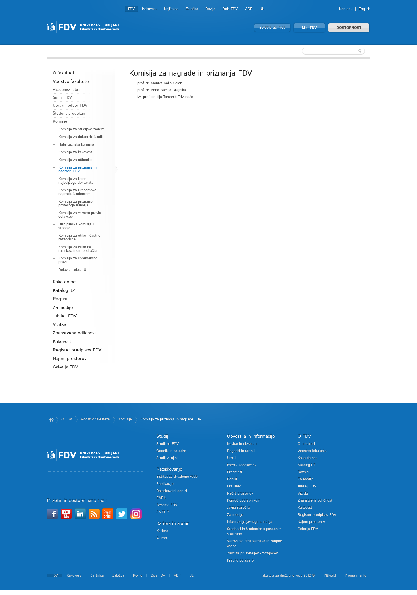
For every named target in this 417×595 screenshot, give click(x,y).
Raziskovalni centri (171, 491)
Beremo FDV (167, 505)
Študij (162, 436)
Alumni (162, 538)
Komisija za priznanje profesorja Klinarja (75, 203)
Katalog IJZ (64, 290)
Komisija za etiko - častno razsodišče (79, 237)
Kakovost (149, 9)
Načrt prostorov (240, 493)
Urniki (231, 458)
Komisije (60, 121)
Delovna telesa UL (73, 270)
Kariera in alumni (173, 523)
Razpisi (60, 299)
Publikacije (165, 484)
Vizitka (59, 324)
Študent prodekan (69, 114)
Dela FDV (230, 9)
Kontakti (346, 9)
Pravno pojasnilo (240, 560)
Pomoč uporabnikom (243, 500)
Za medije (63, 307)
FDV (131, 9)
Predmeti (234, 472)
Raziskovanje (169, 469)
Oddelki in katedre (171, 451)
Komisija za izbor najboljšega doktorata (76, 181)
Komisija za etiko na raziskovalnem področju (77, 249)
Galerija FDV (65, 367)
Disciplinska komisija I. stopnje (76, 226)
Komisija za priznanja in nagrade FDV (77, 169)
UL (262, 9)
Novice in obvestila (242, 444)
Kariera (162, 531)
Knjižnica (171, 9)
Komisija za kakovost (75, 152)
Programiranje (355, 575)
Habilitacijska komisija (76, 144)
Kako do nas (65, 282)
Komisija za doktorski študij (80, 137)
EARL (161, 498)
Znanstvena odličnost (74, 333)
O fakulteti (63, 73)
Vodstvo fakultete (71, 81)
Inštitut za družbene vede (177, 477)
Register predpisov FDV (77, 350)
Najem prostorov (70, 358)
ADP (248, 9)
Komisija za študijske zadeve (81, 129)
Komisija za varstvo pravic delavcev (79, 215)
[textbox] (333, 51)
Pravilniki (234, 486)
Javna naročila (238, 508)
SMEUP (162, 512)
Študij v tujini (167, 458)
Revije (210, 9)
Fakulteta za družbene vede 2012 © (287, 575)
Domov (51, 419)
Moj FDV (309, 28)
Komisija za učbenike (75, 160)
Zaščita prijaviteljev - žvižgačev (252, 553)
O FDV (66, 419)
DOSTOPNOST (348, 28)
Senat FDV (62, 98)
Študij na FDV (167, 444)
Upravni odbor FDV (70, 106)
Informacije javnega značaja (249, 522)
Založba (192, 9)
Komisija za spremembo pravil (77, 260)
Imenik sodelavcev (241, 465)
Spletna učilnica (272, 28)
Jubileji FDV (65, 316)
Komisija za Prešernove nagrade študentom (77, 192)
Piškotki (330, 575)
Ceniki (232, 479)
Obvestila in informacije (251, 436)
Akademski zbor (67, 90)
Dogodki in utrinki (241, 451)
